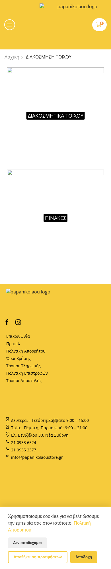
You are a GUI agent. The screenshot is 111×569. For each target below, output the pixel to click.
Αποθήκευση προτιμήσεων (38, 557)
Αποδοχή (83, 557)
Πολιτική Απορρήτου (26, 351)
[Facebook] (7, 322)
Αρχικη (12, 57)
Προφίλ (13, 343)
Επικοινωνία (18, 336)
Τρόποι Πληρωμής (23, 365)
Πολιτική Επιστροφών (27, 373)
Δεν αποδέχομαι (27, 543)
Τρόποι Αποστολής (24, 380)
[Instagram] (18, 322)
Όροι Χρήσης (18, 358)
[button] (9, 24)
